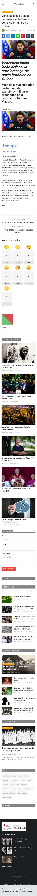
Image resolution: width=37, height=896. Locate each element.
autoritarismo (14, 784)
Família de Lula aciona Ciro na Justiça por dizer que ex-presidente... (15, 750)
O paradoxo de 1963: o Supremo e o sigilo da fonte (24, 699)
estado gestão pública (25, 789)
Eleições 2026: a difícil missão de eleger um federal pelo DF (24, 608)
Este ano (29, 591)
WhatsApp (14, 780)
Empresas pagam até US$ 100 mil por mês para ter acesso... (23, 689)
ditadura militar (7, 797)
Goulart (5, 784)
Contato (17, 881)
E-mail (4, 544)
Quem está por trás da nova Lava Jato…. (24, 679)
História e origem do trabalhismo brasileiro (17, 884)
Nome (4, 536)
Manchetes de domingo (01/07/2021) (21, 840)
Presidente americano (9, 776)
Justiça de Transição (9, 793)
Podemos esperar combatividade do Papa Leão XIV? (17, 490)
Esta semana (7, 591)
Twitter (29, 780)
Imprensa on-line (7, 11)
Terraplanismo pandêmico (22, 597)
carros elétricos (24, 776)
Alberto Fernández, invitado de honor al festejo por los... (16, 397)
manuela (12, 789)
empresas (24, 784)
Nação (5, 789)
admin (7, 30)
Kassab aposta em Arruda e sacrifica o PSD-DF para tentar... (18, 459)
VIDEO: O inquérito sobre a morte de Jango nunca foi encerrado (24, 618)
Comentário (6, 553)
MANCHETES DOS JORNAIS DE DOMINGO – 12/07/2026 (18, 231)
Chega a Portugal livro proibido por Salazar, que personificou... (18, 366)
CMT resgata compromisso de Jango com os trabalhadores (24, 709)
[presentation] (28, 729)
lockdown (6, 780)
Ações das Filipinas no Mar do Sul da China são (18, 222)
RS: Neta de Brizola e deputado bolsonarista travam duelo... (24, 638)
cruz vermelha (22, 793)
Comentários (7, 531)
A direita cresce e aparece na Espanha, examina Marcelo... (16, 428)
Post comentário (8, 569)
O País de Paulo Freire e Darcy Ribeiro (23, 849)
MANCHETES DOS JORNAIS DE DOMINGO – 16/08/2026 (24, 628)
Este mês (18, 591)
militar (23, 780)
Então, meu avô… (19, 857)
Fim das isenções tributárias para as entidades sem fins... (15, 521)
